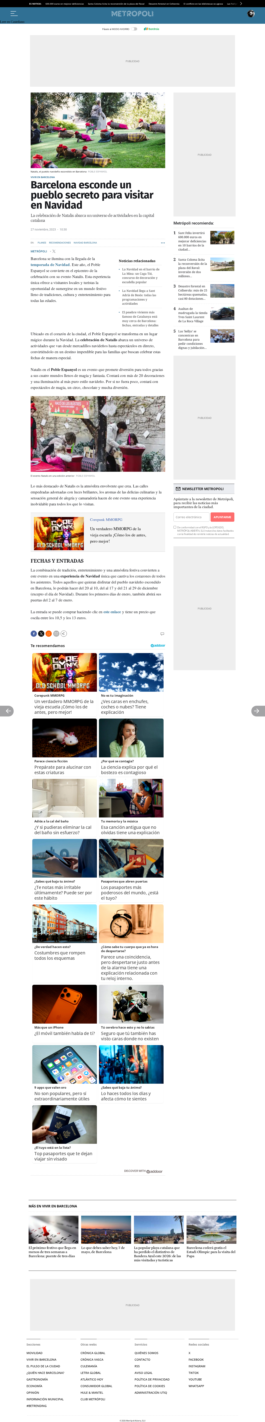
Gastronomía (37, 1379)
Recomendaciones (60, 242)
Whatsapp (196, 1386)
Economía (34, 1386)
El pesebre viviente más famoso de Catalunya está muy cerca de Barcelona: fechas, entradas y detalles (140, 318)
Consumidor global (96, 1386)
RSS (137, 1366)
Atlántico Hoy (92, 1379)
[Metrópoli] (132, 13)
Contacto (142, 1359)
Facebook (196, 1359)
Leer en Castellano (12, 22)
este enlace (112, 611)
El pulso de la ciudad (43, 1366)
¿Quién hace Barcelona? (45, 1373)
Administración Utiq (151, 1393)
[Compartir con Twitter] (41, 634)
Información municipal (45, 1399)
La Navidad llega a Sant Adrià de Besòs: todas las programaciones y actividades (139, 297)
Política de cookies (150, 1386)
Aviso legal (143, 1373)
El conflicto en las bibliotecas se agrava (203, 3)
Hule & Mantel (92, 1393)
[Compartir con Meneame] (49, 634)
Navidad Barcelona (85, 242)
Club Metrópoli (93, 1399)
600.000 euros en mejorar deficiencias (65, 3)
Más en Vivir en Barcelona (53, 1206)
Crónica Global (93, 1353)
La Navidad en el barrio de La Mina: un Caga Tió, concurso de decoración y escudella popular (140, 275)
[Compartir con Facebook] (34, 634)
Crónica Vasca (92, 1359)
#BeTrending (36, 1406)
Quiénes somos (146, 1353)
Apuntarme (222, 517)
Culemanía (89, 1366)
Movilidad (34, 1353)
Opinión (32, 1393)
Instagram (197, 1366)
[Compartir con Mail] (56, 634)
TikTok (194, 1373)
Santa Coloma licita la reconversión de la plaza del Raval (116, 3)
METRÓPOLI (39, 251)
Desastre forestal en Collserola (164, 3)
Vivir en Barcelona (43, 177)
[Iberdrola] (151, 29)
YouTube (195, 1379)
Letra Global (91, 1373)
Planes (42, 242)
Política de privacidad (152, 1379)
